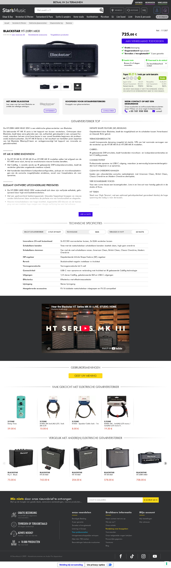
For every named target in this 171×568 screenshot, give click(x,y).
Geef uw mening (85, 375)
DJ (113, 16)
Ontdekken (50, 111)
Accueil (7, 23)
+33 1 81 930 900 (31, 536)
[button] (45, 87)
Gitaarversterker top (56, 23)
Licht (130, 16)
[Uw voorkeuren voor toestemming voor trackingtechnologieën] (166, 563)
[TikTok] (132, 556)
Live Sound (121, 16)
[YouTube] (154, 556)
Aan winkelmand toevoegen (145, 41)
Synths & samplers (63, 16)
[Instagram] (143, 556)
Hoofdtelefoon (93, 16)
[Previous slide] (4, 463)
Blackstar (69, 23)
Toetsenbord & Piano (44, 16)
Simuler (162, 78)
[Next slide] (165, 463)
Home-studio (78, 16)
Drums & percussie (143, 16)
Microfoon (105, 16)
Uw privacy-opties (96, 565)
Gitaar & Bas (8, 16)
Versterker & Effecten (25, 16)
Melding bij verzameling (71, 565)
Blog (107, 546)
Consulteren (108, 111)
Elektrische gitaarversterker (38, 23)
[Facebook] (120, 556)
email (159, 111)
